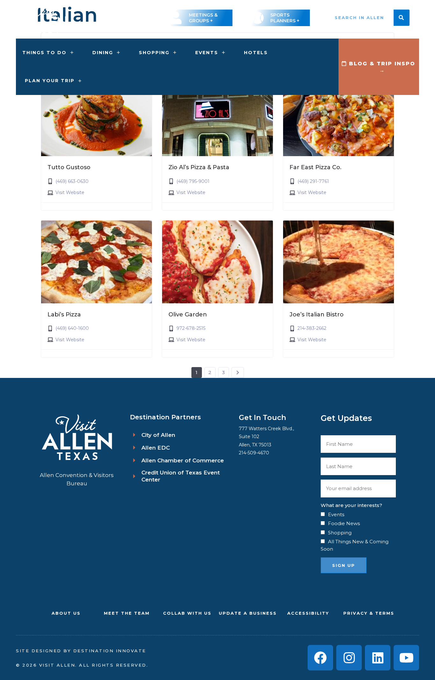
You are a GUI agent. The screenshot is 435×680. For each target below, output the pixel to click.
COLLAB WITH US (187, 613)
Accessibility (308, 613)
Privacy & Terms (368, 613)
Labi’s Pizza (64, 314)
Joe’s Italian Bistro (316, 314)
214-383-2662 (311, 328)
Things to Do (44, 52)
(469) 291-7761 (313, 181)
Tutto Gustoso (68, 167)
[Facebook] (320, 657)
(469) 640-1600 (72, 328)
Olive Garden (187, 314)
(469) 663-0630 (72, 181)
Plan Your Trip (50, 80)
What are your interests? (351, 505)
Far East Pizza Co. (315, 167)
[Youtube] (406, 657)
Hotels (256, 52)
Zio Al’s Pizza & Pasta (198, 167)
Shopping (154, 52)
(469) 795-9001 (193, 181)
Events (206, 52)
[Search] (402, 18)
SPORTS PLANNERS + (284, 18)
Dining (102, 52)
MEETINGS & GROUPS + (203, 18)
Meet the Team (127, 613)
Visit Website (69, 192)
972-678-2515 (190, 328)
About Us (66, 613)
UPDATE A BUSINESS (248, 613)
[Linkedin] (377, 657)
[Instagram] (349, 657)
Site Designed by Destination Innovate (81, 650)
